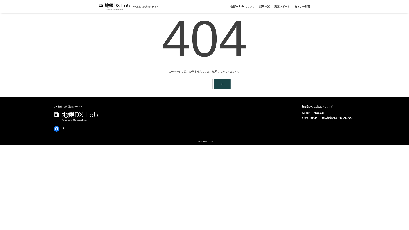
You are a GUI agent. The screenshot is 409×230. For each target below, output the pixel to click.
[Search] (222, 84)
